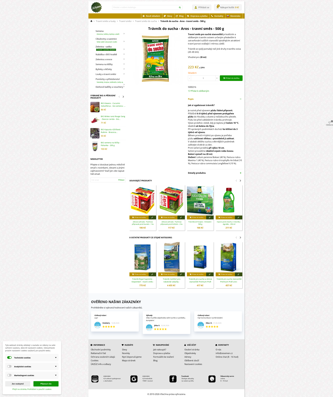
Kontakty (218, 16)
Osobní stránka (191, 349)
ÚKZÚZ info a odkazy (101, 364)
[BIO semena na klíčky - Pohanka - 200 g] (95, 146)
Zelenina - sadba (106, 48)
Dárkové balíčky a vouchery (109, 86)
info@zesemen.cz (224, 353)
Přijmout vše (46, 384)
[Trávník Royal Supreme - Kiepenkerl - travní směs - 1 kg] (142, 257)
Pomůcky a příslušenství (109, 80)
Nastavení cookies (193, 364)
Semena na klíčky (104, 64)
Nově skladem (153, 16)
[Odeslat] (180, 7)
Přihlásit (121, 180)
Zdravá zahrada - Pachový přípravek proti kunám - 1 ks (143, 223)
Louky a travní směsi (106, 74)
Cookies (94, 360)
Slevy (169, 16)
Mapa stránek (128, 360)
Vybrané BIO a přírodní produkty (102, 96)
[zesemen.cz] (96, 7)
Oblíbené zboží (191, 360)
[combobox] (145, 7)
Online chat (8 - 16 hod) (227, 356)
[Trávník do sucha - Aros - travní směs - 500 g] (156, 58)
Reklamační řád (98, 353)
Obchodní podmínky (101, 349)
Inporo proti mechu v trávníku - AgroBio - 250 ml (229, 223)
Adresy (187, 356)
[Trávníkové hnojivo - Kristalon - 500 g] (200, 200)
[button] (119, 97)
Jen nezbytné (18, 384)
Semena (107, 32)
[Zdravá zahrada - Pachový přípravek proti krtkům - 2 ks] (171, 200)
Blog (181, 16)
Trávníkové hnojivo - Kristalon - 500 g (200, 223)
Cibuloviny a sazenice (106, 40)
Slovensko (235, 16)
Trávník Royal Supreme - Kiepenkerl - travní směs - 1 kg (143, 282)
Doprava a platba (198, 16)
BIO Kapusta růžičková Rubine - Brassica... (110, 130)
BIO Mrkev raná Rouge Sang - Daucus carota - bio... (113, 117)
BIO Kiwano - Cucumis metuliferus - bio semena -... (113, 104)
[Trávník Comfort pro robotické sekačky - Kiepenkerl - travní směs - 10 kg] (171, 257)
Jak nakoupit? (159, 349)
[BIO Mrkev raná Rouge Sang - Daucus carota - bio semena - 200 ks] (95, 120)
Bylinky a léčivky (104, 69)
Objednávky (190, 353)
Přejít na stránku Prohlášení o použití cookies (32, 389)
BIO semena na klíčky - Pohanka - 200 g (110, 144)
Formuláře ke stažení (163, 356)
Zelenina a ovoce (104, 59)
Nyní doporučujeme (132, 356)
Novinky (126, 353)
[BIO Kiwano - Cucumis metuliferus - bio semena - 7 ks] (95, 107)
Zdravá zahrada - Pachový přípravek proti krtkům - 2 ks (171, 223)
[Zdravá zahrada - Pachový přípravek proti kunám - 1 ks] (142, 200)
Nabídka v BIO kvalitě (106, 54)
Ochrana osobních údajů (103, 356)
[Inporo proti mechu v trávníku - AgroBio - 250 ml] (229, 200)
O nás (218, 349)
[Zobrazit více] (152, 217)
